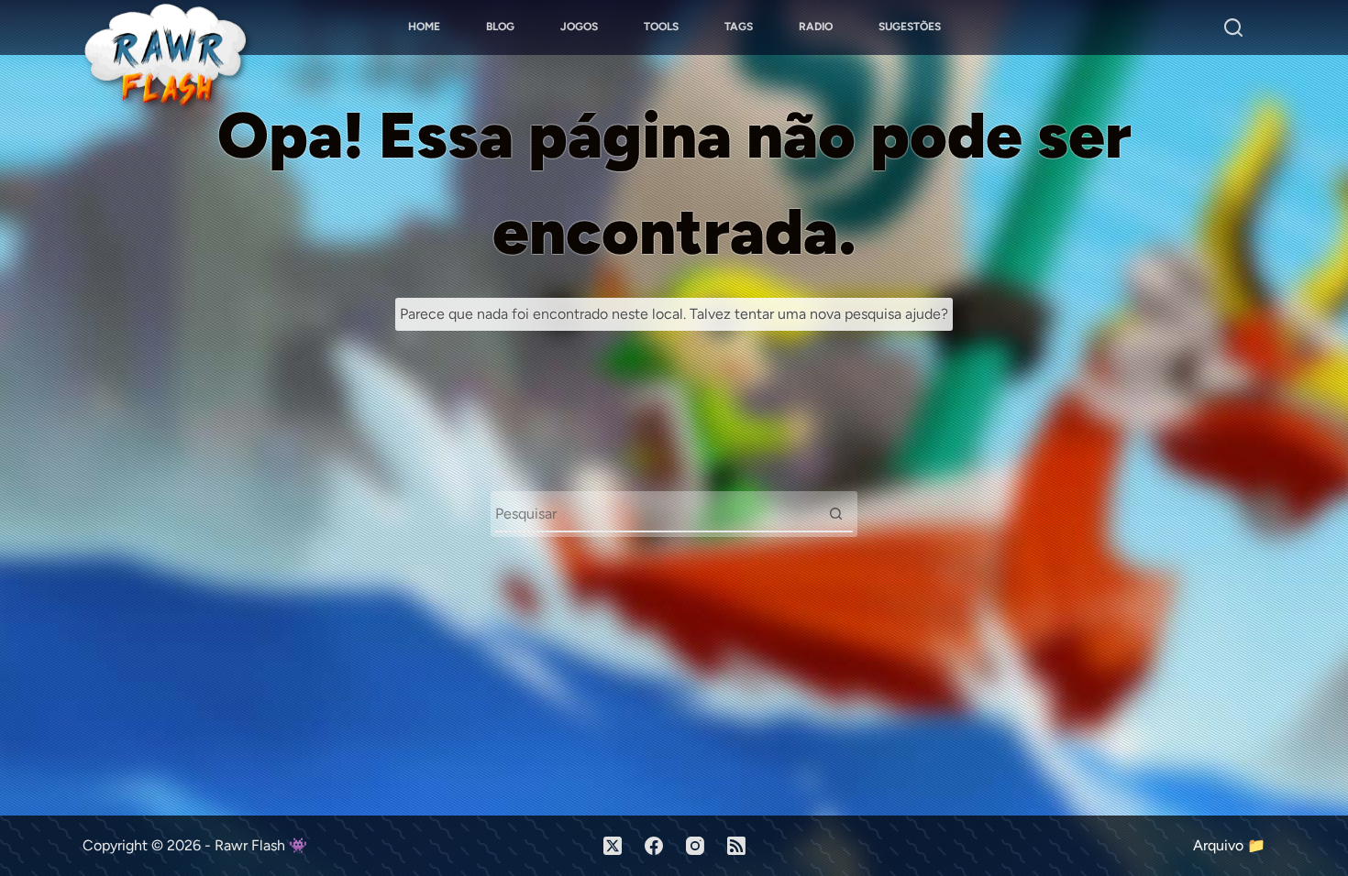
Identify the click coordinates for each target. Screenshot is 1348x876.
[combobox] (656, 513)
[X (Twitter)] (612, 846)
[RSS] (736, 846)
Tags (738, 26)
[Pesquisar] (1233, 27)
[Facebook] (654, 846)
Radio (816, 26)
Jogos (579, 26)
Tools (661, 26)
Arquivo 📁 (1229, 845)
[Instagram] (695, 846)
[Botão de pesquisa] (835, 513)
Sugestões (909, 26)
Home (424, 26)
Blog (500, 26)
